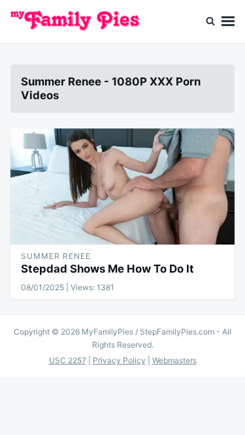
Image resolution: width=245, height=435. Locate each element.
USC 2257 (67, 360)
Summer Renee (56, 256)
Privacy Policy (119, 360)
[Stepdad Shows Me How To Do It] (122, 186)
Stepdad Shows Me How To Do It (107, 268)
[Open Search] (210, 21)
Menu (228, 21)
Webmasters (174, 360)
